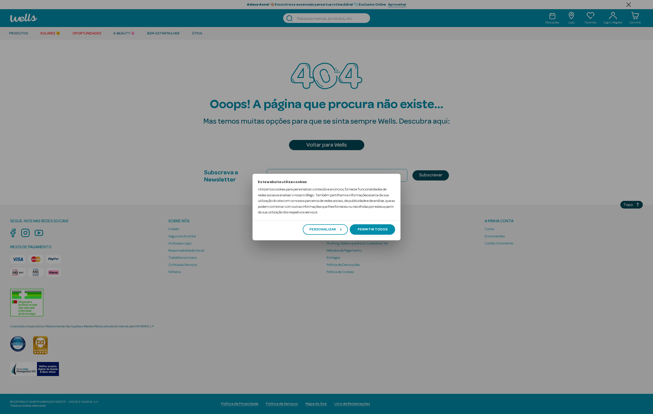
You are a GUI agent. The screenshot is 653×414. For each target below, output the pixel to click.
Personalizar (322, 229)
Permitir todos (372, 229)
